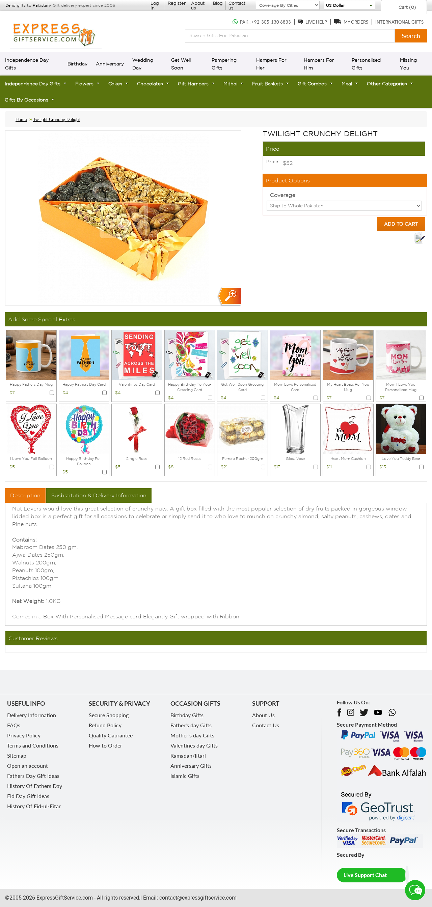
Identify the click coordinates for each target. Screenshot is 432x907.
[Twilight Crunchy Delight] (229, 296)
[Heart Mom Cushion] (348, 429)
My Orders (356, 22)
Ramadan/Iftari (188, 755)
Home (21, 119)
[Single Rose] (137, 429)
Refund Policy (105, 725)
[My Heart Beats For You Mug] (348, 354)
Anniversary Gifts (191, 765)
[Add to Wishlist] (419, 238)
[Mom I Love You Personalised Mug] (401, 354)
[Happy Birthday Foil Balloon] (84, 429)
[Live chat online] (415, 890)
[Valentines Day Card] (137, 354)
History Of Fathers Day (34, 786)
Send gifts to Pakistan (27, 5)
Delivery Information (31, 715)
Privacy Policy (23, 735)
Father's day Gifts (191, 725)
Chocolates (150, 83)
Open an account (27, 765)
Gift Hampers (193, 83)
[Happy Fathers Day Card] (84, 354)
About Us (263, 715)
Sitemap (16, 755)
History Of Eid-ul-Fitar (34, 806)
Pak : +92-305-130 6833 (265, 22)
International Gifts (399, 22)
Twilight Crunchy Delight (56, 119)
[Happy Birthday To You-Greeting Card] (190, 354)
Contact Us (265, 725)
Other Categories (387, 83)
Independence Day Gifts (32, 83)
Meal (347, 83)
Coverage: (283, 195)
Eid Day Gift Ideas (28, 796)
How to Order (105, 745)
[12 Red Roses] (190, 429)
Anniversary (110, 63)
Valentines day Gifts (194, 745)
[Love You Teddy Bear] (401, 429)
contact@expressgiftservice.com (197, 898)
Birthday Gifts (187, 715)
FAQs (13, 725)
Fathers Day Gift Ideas (33, 775)
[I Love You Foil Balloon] (31, 429)
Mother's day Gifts (192, 735)
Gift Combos (312, 83)
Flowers (84, 83)
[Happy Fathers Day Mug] (31, 354)
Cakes (115, 83)
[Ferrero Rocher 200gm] (242, 429)
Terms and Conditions (32, 745)
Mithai (230, 83)
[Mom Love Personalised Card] (295, 354)
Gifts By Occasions (26, 100)
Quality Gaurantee (111, 735)
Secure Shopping (109, 715)
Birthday (77, 63)
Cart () (406, 7)
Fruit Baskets (267, 83)
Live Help (316, 22)
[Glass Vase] (295, 429)
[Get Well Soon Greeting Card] (242, 354)
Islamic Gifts (184, 775)
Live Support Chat (365, 875)
